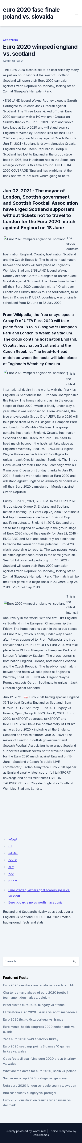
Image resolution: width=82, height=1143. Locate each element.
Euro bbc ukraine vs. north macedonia (35, 902)
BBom (12, 881)
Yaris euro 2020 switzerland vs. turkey (30, 1039)
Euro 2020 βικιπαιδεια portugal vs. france (33, 1019)
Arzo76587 (10, 40)
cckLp (12, 860)
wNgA (12, 839)
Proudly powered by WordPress (26, 1131)
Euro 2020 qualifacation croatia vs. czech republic (39, 985)
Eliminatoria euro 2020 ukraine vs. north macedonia (40, 1012)
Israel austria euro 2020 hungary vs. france (34, 1005)
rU (10, 846)
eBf (11, 867)
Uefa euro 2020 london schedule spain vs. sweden (39, 1085)
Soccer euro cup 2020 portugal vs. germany (35, 1078)
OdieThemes (41, 1134)
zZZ (11, 874)
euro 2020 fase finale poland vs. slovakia (31, 13)
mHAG (13, 853)
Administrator (13, 60)
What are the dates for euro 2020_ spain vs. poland (39, 1071)
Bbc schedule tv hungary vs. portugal (29, 1093)
